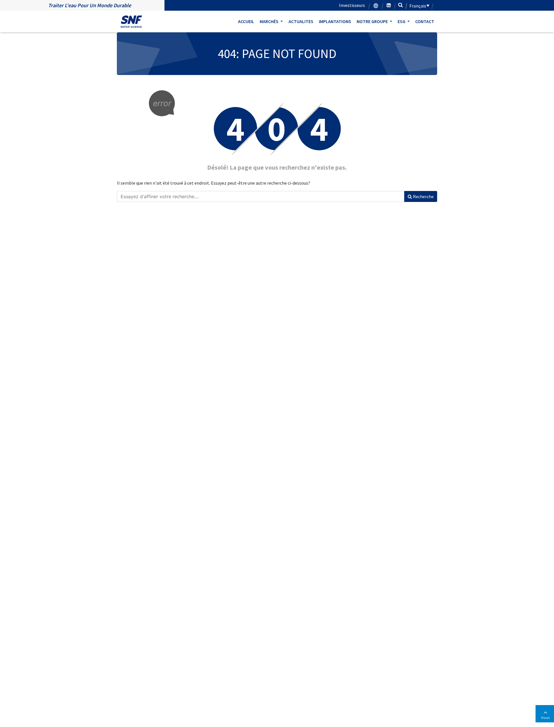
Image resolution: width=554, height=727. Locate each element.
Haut (545, 717)
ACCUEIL (246, 21)
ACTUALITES (301, 21)
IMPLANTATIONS (335, 21)
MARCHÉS (269, 21)
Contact (424, 21)
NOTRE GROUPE (373, 21)
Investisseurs (352, 5)
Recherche (423, 196)
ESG (402, 21)
